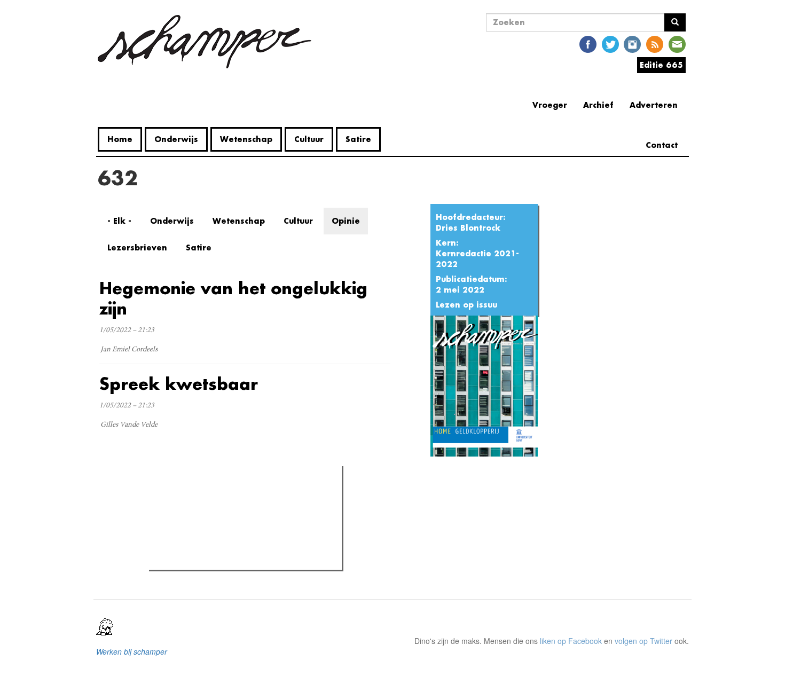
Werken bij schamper (131, 651)
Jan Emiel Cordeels (129, 349)
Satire (358, 139)
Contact (662, 145)
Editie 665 (661, 65)
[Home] (208, 41)
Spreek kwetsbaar (178, 383)
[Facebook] (587, 43)
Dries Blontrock (468, 228)
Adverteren (654, 105)
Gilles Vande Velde (129, 425)
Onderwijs (176, 139)
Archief (598, 105)
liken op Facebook (571, 640)
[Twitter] (610, 43)
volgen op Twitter (643, 640)
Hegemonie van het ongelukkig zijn (233, 298)
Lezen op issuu (466, 305)
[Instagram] (632, 43)
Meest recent (245, 498)
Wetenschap (246, 139)
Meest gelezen (186, 498)
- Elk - (119, 221)
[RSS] (654, 43)
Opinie (346, 221)
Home (119, 139)
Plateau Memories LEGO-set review (230, 558)
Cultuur (309, 139)
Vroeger (549, 105)
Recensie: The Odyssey (210, 520)
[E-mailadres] (677, 43)
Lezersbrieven (137, 247)
